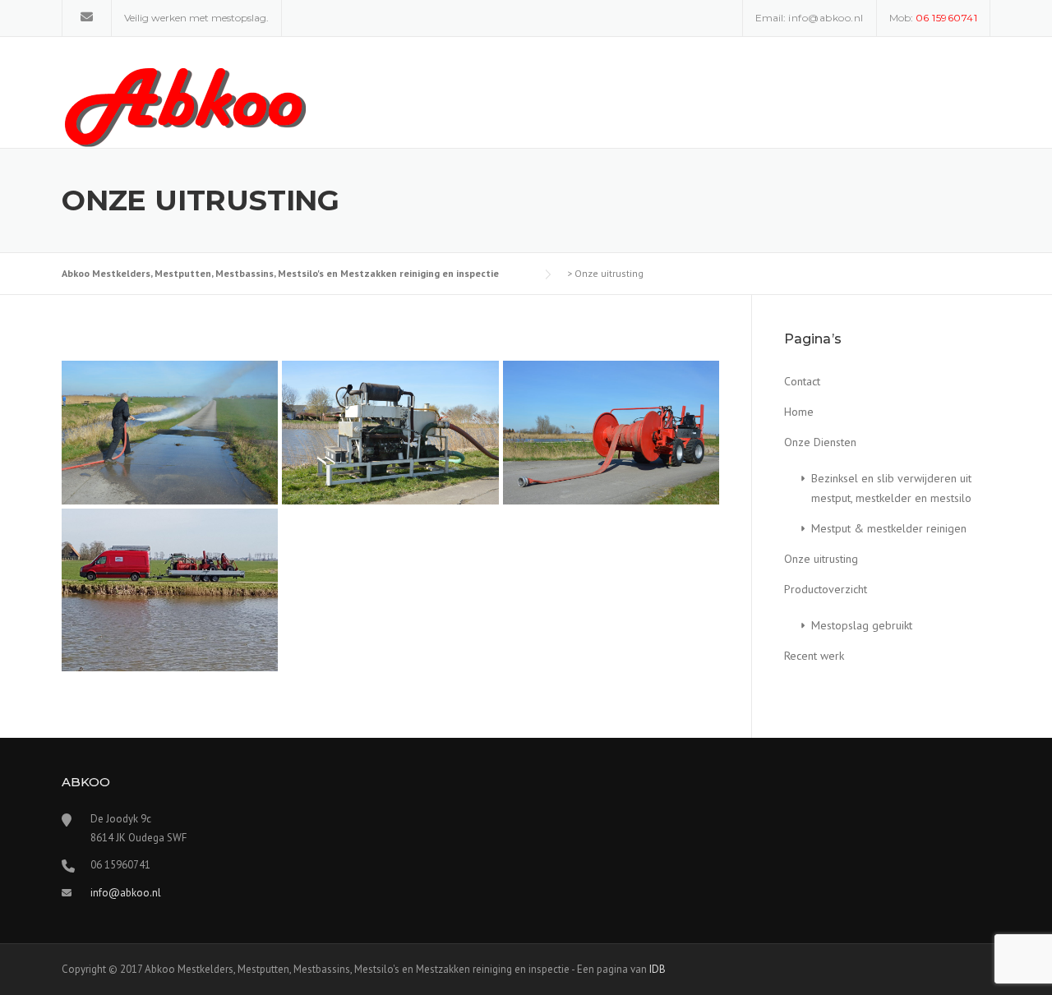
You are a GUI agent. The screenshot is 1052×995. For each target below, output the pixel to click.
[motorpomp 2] (390, 432)
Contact (802, 381)
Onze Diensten (820, 442)
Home (799, 411)
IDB (657, 969)
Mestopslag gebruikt (861, 625)
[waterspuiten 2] (170, 432)
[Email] (87, 17)
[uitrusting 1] (170, 589)
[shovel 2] (611, 432)
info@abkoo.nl (826, 18)
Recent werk (814, 655)
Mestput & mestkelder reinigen (889, 528)
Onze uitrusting (821, 558)
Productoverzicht (825, 589)
